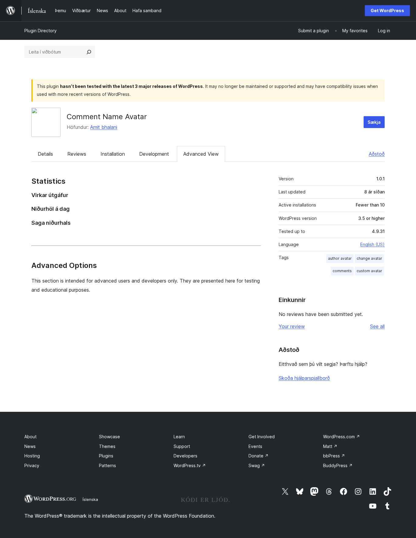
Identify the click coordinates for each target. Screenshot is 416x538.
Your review (292, 326)
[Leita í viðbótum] (89, 52)
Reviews (76, 154)
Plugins (106, 455)
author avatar (340, 258)
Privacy (31, 465)
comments (342, 271)
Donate (259, 455)
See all (377, 326)
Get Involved (262, 436)
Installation (112, 154)
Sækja (374, 122)
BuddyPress (338, 465)
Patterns (107, 465)
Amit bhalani (103, 127)
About (30, 436)
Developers (185, 455)
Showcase (109, 436)
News (30, 446)
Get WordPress (387, 10)
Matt (330, 446)
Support (182, 446)
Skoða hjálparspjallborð (304, 378)
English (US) (372, 244)
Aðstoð (377, 154)
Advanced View (201, 154)
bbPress (334, 455)
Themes (107, 446)
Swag (257, 465)
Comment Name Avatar (107, 116)
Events (255, 446)
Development (154, 154)
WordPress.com (341, 436)
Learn (179, 436)
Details (45, 154)
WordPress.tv (190, 465)
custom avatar (369, 271)
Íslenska (90, 499)
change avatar (369, 258)
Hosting (32, 455)
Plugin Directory (40, 30)
